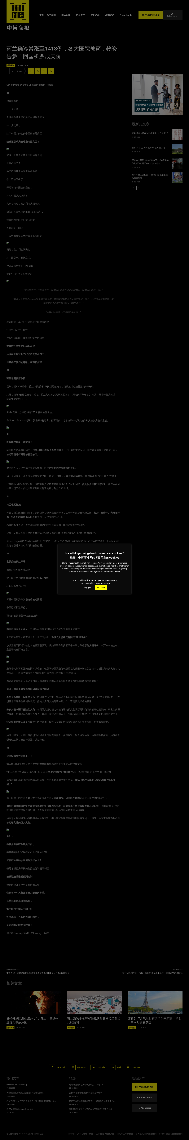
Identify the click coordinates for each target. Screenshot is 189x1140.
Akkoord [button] (101, 587)
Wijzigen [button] (88, 587)
